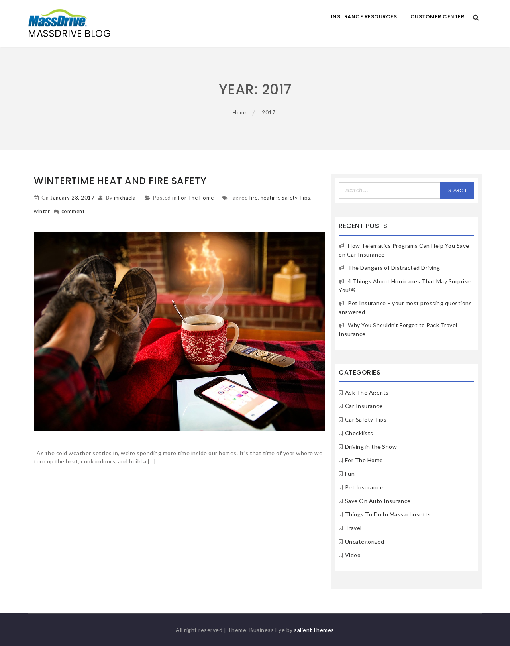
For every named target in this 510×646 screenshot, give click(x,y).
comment (73, 211)
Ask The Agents (367, 392)
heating (270, 197)
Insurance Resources (364, 16)
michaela (125, 197)
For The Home (196, 197)
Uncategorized (364, 541)
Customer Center (437, 16)
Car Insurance (364, 406)
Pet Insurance (364, 487)
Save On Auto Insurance (378, 500)
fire (253, 197)
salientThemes (314, 629)
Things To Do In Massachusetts (388, 514)
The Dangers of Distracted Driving (394, 267)
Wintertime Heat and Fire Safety (120, 180)
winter (42, 211)
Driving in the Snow (371, 446)
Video (353, 555)
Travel (353, 527)
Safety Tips (296, 197)
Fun (350, 473)
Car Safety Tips (366, 419)
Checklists (359, 433)
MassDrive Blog (69, 33)
